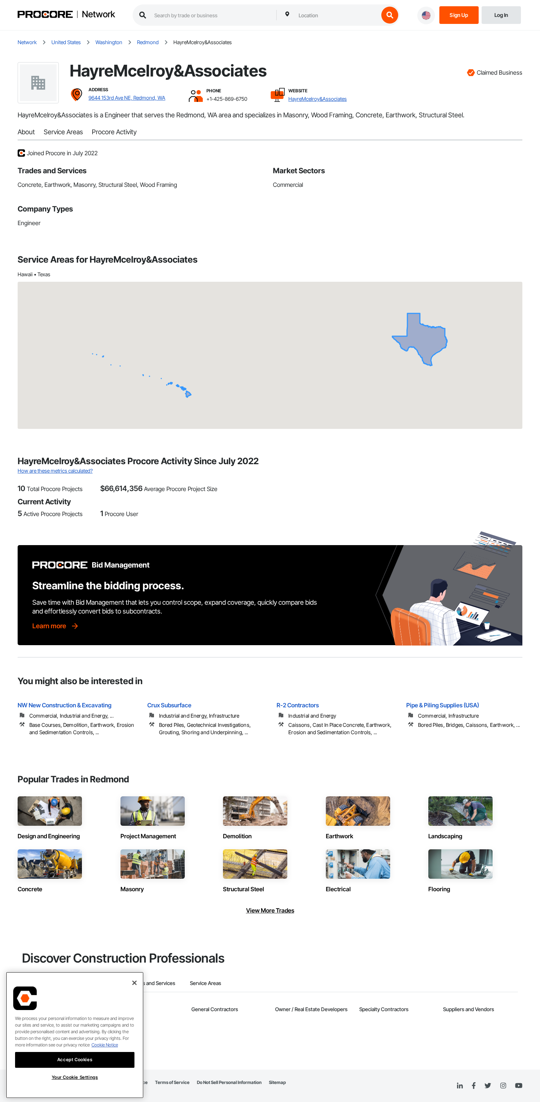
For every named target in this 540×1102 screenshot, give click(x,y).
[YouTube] (518, 1086)
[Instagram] (503, 1086)
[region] (75, 1035)
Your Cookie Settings (75, 1077)
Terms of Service (172, 1082)
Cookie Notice (104, 1045)
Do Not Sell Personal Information (229, 1082)
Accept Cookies (74, 1059)
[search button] (389, 15)
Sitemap (277, 1082)
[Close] (134, 983)
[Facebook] (474, 1086)
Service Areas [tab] (205, 983)
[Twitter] (488, 1086)
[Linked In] (460, 1086)
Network (98, 14)
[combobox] (337, 15)
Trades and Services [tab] (152, 983)
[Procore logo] (45, 15)
